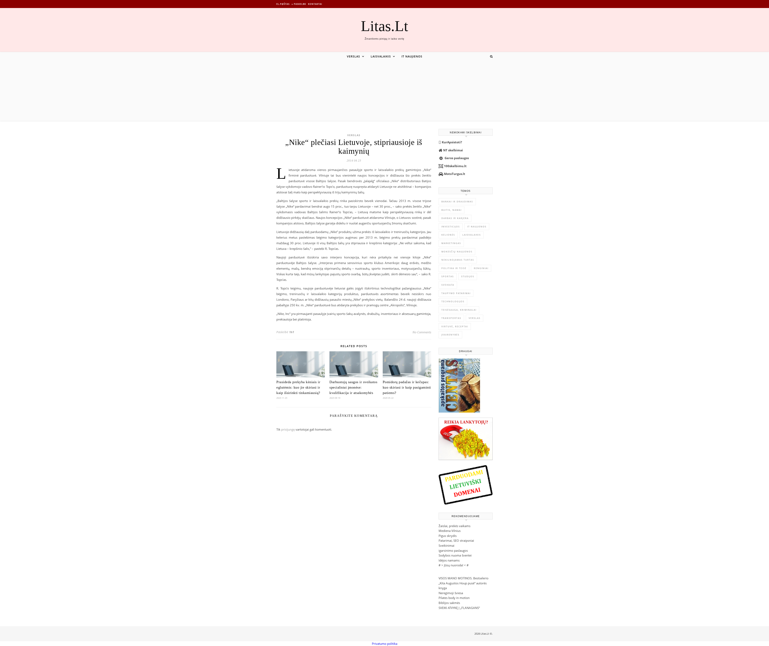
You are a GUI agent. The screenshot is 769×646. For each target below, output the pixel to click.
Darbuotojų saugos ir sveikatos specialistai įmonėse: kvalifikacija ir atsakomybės (353, 387)
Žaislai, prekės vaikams (454, 526)
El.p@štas (283, 3)
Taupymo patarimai (456, 293)
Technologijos (452, 301)
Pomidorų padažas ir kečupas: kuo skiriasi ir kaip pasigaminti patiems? (407, 387)
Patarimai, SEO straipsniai (456, 541)
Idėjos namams (449, 560)
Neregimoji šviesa (451, 593)
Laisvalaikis (381, 56)
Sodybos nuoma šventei (455, 555)
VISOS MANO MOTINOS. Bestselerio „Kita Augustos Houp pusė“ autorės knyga (463, 583)
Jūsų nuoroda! (453, 565)
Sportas (447, 276)
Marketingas (451, 243)
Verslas (353, 56)
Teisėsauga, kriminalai (458, 309)
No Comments (422, 332)
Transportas (451, 317)
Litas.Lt (384, 25)
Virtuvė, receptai (454, 326)
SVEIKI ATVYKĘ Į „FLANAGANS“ (459, 608)
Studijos (467, 276)
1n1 (291, 332)
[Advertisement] (384, 91)
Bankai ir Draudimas (457, 201)
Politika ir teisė (453, 268)
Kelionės (448, 234)
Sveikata (447, 284)
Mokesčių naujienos (456, 251)
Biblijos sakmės (449, 603)
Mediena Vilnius (450, 531)
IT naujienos (412, 56)
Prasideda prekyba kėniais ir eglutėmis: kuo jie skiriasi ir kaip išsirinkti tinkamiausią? (298, 387)
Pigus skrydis (448, 536)
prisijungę (288, 429)
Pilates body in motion (454, 598)
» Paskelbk (299, 3)
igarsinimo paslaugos (453, 551)
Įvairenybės (450, 334)
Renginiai (481, 268)
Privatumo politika (384, 644)
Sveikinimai (446, 546)
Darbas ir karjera (455, 218)
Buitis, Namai (451, 209)
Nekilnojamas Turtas (457, 259)
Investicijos (450, 226)
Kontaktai (315, 3)
